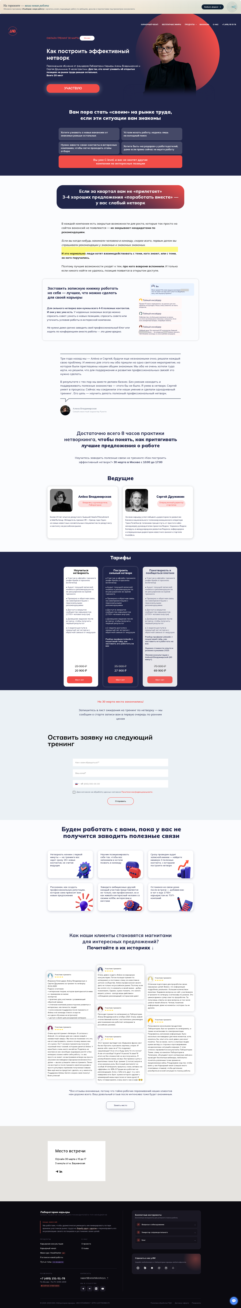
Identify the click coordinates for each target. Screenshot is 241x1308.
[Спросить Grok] (159, 1268)
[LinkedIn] (96, 1288)
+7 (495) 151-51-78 (52, 1278)
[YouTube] (102, 1288)
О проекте (86, 1244)
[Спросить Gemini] (152, 1268)
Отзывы (85, 1248)
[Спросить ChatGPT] (138, 1268)
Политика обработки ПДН (161, 1303)
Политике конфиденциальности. (137, 792)
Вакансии (204, 24)
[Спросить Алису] (173, 1268)
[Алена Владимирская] (60, 1171)
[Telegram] (83, 1288)
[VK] (89, 1288)
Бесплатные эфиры (171, 24)
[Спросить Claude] (145, 1268)
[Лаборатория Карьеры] (56, 1171)
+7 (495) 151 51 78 (229, 24)
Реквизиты (196, 1303)
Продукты (190, 24)
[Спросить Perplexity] (166, 1268)
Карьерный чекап (149, 24)
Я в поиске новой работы (51, 1257)
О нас (215, 24)
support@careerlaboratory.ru (93, 1278)
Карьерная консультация (51, 1244)
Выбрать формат (212, 7)
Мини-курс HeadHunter (50, 1253)
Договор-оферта (182, 1303)
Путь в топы (45, 1262)
